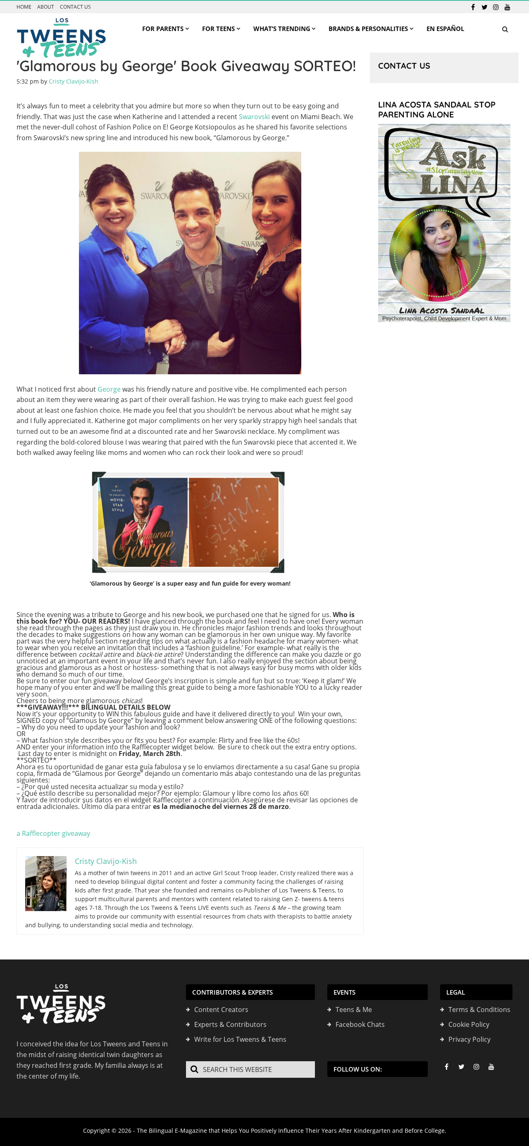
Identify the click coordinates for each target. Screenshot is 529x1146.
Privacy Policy (469, 1039)
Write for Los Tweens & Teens (240, 1039)
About (45, 7)
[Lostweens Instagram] (496, 7)
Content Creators (221, 1009)
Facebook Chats (360, 1024)
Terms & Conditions (479, 1009)
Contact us (75, 7)
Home (24, 7)
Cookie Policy (468, 1024)
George (109, 389)
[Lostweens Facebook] (473, 7)
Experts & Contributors (230, 1024)
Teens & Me (354, 1009)
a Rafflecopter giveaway (53, 833)
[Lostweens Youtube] (507, 7)
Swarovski (254, 116)
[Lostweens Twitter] (484, 7)
